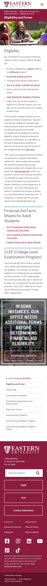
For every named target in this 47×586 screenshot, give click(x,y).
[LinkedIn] (28, 541)
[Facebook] (7, 541)
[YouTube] (39, 541)
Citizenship (11, 390)
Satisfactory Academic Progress (21, 421)
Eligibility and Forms (15, 384)
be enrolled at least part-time (19, 76)
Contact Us (8, 522)
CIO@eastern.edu (22, 171)
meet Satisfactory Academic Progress (23, 97)
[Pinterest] (7, 550)
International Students (16, 415)
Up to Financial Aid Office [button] (20, 378)
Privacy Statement (25, 579)
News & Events (31, 522)
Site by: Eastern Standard (13, 581)
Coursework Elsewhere (16, 396)
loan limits (30, 149)
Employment (8, 532)
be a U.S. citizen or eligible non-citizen (23, 85)
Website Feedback (32, 532)
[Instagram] (18, 541)
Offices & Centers (32, 527)
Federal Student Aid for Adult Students (23, 242)
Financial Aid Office (11, 14)
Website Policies (10, 579)
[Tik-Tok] (18, 550)
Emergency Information (12, 527)
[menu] (23, 404)
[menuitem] (42, 4)
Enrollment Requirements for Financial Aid (19, 402)
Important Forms (14, 410)
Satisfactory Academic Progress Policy (21, 428)
